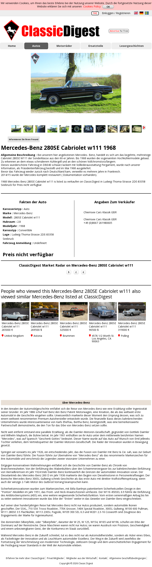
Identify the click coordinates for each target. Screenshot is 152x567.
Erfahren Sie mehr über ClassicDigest (25, 558)
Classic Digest (52, 30)
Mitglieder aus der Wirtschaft (81, 558)
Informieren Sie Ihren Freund (23, 139)
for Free (119, 30)
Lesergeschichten (132, 46)
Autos (36, 46)
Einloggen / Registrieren (116, 13)
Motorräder (64, 46)
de (141, 13)
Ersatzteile (95, 46)
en (136, 13)
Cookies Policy (92, 6)
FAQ (95, 13)
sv (147, 13)
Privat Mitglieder (55, 558)
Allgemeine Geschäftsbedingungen (127, 558)
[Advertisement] (76, 372)
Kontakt (103, 558)
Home (12, 46)
